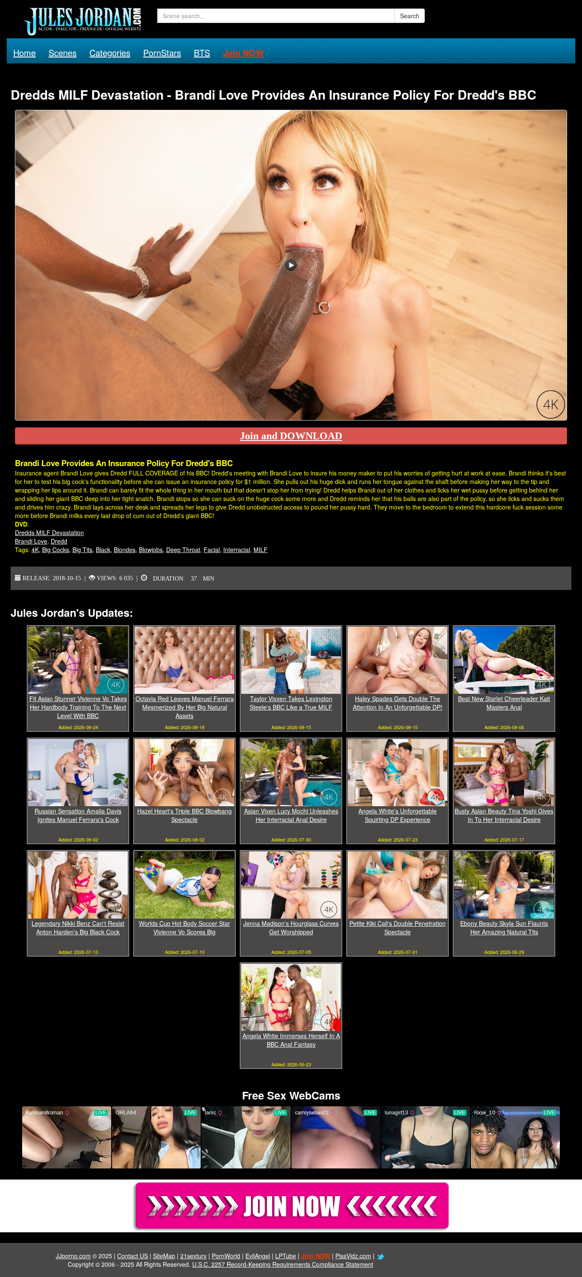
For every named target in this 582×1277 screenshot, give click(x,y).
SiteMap (164, 1255)
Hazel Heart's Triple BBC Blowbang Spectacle (184, 815)
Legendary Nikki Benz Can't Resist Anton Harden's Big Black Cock (78, 927)
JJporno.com (73, 1255)
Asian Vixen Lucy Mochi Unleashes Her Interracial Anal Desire (291, 815)
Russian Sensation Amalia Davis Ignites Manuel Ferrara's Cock (78, 815)
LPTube (285, 1255)
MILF (261, 549)
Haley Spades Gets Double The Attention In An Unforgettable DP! (397, 702)
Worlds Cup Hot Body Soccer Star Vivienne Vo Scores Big (184, 927)
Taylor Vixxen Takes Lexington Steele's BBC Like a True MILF (291, 702)
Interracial (236, 549)
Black (103, 549)
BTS (202, 52)
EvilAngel (257, 1255)
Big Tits (82, 549)
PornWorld (226, 1255)
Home (24, 52)
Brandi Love (31, 541)
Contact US (132, 1255)
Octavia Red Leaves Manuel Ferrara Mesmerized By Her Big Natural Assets (184, 707)
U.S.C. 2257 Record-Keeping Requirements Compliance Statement (282, 1264)
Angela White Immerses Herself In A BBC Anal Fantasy (291, 1039)
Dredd (59, 541)
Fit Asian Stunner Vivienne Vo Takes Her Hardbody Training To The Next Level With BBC (78, 707)
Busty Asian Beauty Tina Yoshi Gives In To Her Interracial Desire (504, 815)
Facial (212, 549)
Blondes (124, 549)
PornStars (162, 52)
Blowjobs (151, 549)
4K (35, 549)
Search (409, 15)
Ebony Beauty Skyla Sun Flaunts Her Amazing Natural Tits (504, 927)
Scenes (63, 52)
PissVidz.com (353, 1255)
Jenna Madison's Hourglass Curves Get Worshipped (291, 927)
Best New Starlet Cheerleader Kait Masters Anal (504, 702)
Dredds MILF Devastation (49, 532)
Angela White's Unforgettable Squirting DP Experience (397, 815)
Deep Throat (183, 549)
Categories (109, 52)
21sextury (193, 1255)
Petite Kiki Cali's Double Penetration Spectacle (397, 927)
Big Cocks (55, 549)
